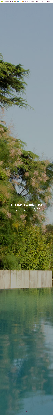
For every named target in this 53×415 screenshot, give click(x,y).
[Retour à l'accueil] (5, 1)
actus (42, 1)
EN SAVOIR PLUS (26, 216)
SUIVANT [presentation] (52, 210)
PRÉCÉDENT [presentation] (1, 210)
